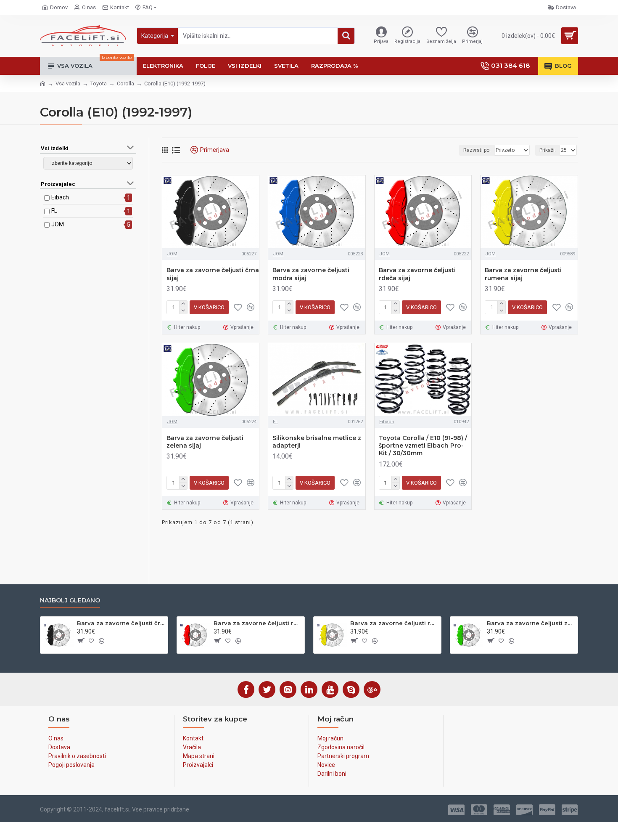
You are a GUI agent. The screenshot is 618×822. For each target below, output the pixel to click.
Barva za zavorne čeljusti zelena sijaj (204, 441)
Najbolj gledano (70, 600)
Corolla (125, 83)
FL (54, 210)
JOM (57, 224)
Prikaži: (547, 150)
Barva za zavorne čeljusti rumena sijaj (523, 273)
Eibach (60, 197)
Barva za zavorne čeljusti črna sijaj (212, 273)
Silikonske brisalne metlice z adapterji (316, 441)
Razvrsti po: (477, 150)
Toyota (98, 83)
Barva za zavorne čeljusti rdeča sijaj (417, 273)
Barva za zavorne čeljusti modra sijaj (310, 273)
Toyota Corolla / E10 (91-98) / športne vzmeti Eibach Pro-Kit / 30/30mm (423, 445)
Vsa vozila (67, 83)
